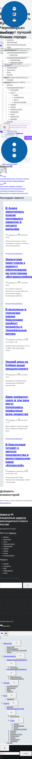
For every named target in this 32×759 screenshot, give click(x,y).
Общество (7, 643)
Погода (9, 75)
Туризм (6, 564)
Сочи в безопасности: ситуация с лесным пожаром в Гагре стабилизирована (14, 179)
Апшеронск (14, 116)
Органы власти (9, 656)
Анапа (12, 114)
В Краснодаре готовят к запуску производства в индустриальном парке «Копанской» (17, 455)
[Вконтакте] (1, 132)
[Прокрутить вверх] (2, 634)
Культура (10, 40)
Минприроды (15, 60)
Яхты (9, 72)
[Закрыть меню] (0, 637)
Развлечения (12, 67)
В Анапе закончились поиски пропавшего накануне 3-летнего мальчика (14, 218)
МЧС (5, 568)
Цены (9, 47)
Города (6, 703)
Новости (5, 514)
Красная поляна (20, 102)
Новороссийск (16, 109)
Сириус (13, 104)
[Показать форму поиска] (4, 127)
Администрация (16, 62)
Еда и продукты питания (16, 45)
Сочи (5, 542)
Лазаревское (19, 97)
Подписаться (9, 134)
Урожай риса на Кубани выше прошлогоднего (16, 365)
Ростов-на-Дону (8, 555)
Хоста (16, 100)
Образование (12, 42)
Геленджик (14, 112)
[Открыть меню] (2, 170)
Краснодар (14, 90)
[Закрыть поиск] (4, 748)
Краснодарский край (15, 708)
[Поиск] (27, 585)
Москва (10, 85)
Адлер (16, 95)
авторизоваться (5, 503)
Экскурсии (11, 70)
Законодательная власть (17, 660)
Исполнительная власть (14, 254)
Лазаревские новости (16, 602)
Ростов (10, 121)
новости (21, 518)
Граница (10, 80)
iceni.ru (16, 610)
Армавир (13, 119)
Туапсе (13, 107)
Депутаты (14, 55)
